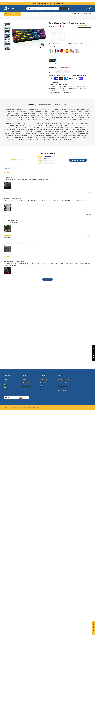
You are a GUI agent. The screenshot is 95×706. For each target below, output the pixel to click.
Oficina (5, 384)
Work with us (43, 382)
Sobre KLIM (48, 14)
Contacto (24, 379)
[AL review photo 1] (7, 270)
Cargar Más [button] (47, 279)
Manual (65, 104)
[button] (7, 24)
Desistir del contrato (93, 353)
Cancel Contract (62, 390)
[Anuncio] (47, 4)
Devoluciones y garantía (63, 387)
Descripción (31, 104)
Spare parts (25, 387)
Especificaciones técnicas (44, 104)
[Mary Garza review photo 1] (7, 248)
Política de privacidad (63, 382)
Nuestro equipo (43, 379)
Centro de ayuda (26, 385)
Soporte (57, 14)
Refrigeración (7, 382)
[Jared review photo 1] (7, 228)
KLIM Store (38, 14)
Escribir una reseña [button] (78, 160)
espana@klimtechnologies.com (83, 13)
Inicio (31, 14)
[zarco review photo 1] (7, 185)
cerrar (7, 3)
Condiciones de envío (63, 385)
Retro (5, 387)
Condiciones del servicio (64, 379)
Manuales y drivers (26, 382)
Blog (41, 385)
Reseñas (57, 104)
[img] (7, 172)
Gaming (6, 379)
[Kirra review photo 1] (7, 207)
